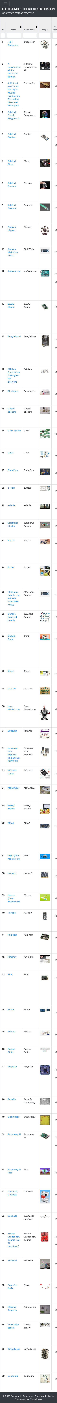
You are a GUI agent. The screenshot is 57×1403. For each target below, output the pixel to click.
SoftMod (12, 1260)
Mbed (11, 823)
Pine (10, 974)
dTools (11, 487)
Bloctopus (13, 391)
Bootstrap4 (40, 1396)
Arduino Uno (14, 271)
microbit (12, 873)
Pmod (11, 1009)
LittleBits (12, 730)
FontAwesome (22, 1399)
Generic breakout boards (12, 617)
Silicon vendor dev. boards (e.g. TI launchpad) (14, 1240)
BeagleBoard (14, 336)
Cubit (10, 452)
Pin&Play (12, 956)
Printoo (11, 1031)
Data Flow (13, 470)
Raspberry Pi (14, 1134)
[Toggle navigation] (6, 3)
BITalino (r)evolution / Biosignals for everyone (14, 375)
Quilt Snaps (13, 1116)
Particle (12, 912)
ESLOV (11, 540)
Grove (11, 671)
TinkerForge (14, 1349)
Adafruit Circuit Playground (13, 115)
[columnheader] (14, 27)
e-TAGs (11, 505)
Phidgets (12, 934)
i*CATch (12, 688)
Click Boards (14, 430)
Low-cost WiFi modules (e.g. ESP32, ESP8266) (14, 754)
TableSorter (36, 1399)
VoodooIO (13, 1376)
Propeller (12, 1066)
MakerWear (13, 788)
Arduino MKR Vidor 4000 (13, 252)
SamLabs (12, 1216)
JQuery (50, 1396)
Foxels (11, 567)
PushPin (12, 1099)
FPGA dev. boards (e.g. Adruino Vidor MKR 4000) (14, 598)
